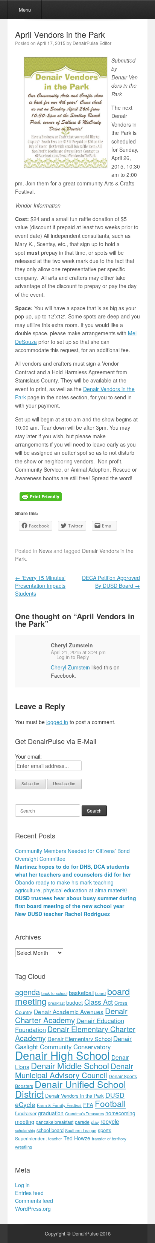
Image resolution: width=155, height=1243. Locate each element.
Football (110, 1103)
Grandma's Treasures (84, 1113)
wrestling (23, 1147)
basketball (81, 992)
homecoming (120, 1113)
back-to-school (54, 993)
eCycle (25, 1104)
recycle (109, 1121)
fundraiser (25, 1113)
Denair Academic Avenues (68, 1011)
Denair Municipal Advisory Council (74, 1070)
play (95, 1122)
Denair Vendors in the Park (74, 1095)
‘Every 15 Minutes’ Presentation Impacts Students (40, 585)
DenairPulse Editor (92, 43)
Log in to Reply (72, 656)
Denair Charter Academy (71, 1015)
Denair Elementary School (79, 1039)
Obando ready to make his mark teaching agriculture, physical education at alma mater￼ (71, 886)
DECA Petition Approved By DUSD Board (111, 581)
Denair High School (62, 1055)
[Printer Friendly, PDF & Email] (41, 496)
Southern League (80, 1130)
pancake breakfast (54, 1122)
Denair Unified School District (70, 1088)
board (100, 993)
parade (82, 1122)
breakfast (56, 1003)
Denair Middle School (70, 1065)
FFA (88, 1105)
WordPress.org (33, 1208)
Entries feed (29, 1193)
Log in (22, 1185)
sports (104, 1130)
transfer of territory (109, 1138)
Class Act (98, 1002)
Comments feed (34, 1200)
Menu (25, 9)
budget (74, 1002)
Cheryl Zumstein (72, 645)
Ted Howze (77, 1138)
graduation (51, 1113)
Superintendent (31, 1138)
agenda (27, 991)
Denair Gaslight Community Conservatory (73, 1042)
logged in (57, 722)
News (45, 550)
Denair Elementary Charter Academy (75, 1033)
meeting (24, 1121)
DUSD (115, 1095)
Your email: (28, 756)
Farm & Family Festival (59, 1105)
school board (50, 1130)
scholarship (25, 1130)
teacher (55, 1138)
